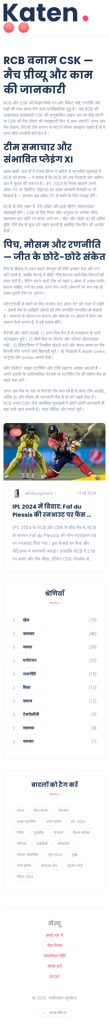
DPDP (54, 976)
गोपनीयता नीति (55, 956)
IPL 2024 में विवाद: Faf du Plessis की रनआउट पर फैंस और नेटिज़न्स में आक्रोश (54, 511)
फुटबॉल (39, 832)
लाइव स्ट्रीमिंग (26, 821)
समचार (28, 741)
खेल (15, 432)
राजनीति (29, 674)
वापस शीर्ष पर (58, 1013)
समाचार (29, 633)
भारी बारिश (24, 865)
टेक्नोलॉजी (31, 714)
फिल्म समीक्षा (81, 832)
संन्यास (58, 832)
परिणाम (21, 843)
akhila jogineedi (39, 493)
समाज (27, 701)
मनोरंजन (30, 660)
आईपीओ (42, 843)
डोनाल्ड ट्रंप (49, 865)
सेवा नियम (54, 945)
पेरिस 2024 (25, 877)
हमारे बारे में (54, 935)
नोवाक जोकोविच (27, 854)
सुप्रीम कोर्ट (75, 865)
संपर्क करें (54, 966)
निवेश (20, 832)
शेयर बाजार (41, 810)
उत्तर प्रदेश (53, 821)
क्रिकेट (63, 810)
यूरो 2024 (55, 854)
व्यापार (27, 647)
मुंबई (74, 854)
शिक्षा (26, 687)
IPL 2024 (78, 821)
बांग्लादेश (63, 843)
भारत (20, 810)
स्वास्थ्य (28, 728)
